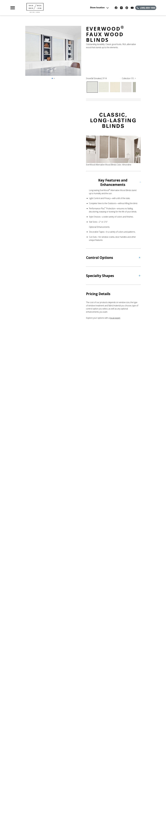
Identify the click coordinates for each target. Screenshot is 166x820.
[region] (53, 53)
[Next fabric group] (135, 78)
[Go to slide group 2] (54, 78)
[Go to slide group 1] (52, 78)
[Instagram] (121, 8)
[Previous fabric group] (120, 78)
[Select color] (92, 87)
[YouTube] (132, 8)
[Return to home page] (54, 7)
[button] (13, 8)
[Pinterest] (127, 8)
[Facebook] (116, 8)
